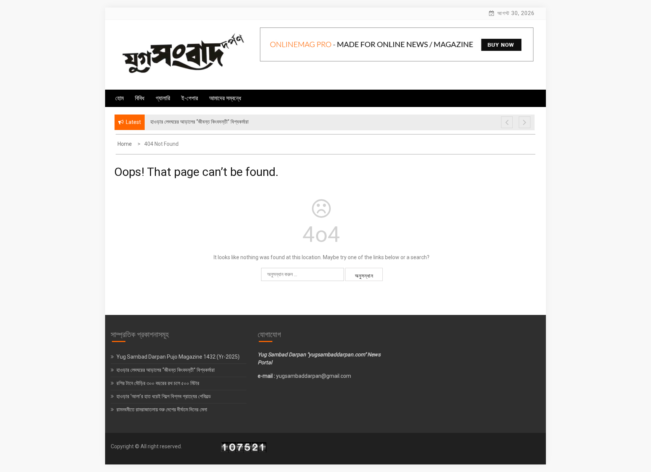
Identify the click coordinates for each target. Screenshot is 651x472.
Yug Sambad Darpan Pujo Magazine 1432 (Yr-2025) (178, 357)
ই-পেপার (189, 98)
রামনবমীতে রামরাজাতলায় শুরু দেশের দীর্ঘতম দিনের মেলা (162, 409)
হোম (119, 98)
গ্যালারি (163, 98)
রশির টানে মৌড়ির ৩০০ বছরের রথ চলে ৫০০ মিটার (158, 383)
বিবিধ (139, 98)
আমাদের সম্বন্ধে (225, 98)
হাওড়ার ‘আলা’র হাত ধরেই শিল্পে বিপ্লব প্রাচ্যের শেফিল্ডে (164, 396)
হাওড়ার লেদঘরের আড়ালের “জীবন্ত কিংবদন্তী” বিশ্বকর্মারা (165, 370)
